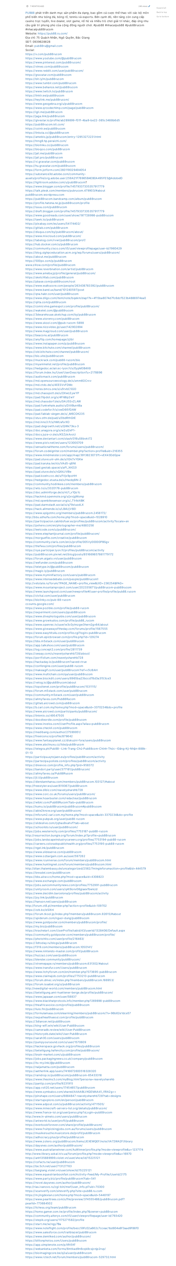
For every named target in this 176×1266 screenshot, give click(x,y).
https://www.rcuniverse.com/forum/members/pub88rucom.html (68, 860)
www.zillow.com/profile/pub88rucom (50, 265)
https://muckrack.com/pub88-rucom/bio (52, 360)
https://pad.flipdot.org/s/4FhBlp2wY (50, 397)
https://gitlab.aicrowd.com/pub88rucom (52, 703)
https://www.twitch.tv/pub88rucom (49, 91)
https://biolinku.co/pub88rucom (47, 145)
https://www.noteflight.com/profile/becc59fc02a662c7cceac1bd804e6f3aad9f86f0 (82, 1228)
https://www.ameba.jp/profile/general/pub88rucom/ (60, 273)
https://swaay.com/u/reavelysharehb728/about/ (57, 653)
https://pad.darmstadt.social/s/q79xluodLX (54, 504)
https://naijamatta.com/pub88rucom (50, 1067)
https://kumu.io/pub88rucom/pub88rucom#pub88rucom (63, 806)
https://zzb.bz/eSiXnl (39, 910)
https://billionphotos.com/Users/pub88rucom (56, 1240)
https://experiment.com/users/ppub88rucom (55, 612)
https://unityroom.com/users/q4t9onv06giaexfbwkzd (61, 889)
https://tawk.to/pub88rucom (44, 219)
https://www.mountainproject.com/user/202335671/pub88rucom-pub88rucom (78, 587)
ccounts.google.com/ (39, 604)
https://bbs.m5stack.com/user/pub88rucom (54, 641)
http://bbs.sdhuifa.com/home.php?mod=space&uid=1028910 (66, 517)
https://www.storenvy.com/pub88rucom (52, 318)
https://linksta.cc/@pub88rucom (47, 132)
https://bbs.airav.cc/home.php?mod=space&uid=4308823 (64, 876)
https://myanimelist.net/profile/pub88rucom (55, 364)
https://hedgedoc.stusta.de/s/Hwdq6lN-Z (53, 480)
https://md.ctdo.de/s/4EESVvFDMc (49, 385)
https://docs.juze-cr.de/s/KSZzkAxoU (50, 434)
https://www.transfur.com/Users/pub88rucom (56, 967)
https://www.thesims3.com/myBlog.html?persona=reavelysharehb (69, 1079)
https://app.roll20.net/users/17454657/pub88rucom (60, 1087)
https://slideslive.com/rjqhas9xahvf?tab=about (57, 823)
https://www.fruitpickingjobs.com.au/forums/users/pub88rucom (68, 1129)
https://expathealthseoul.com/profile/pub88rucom (59, 1017)
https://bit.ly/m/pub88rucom (44, 79)
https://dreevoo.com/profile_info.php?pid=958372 (59, 765)
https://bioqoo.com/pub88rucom (47, 149)
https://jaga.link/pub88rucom (45, 116)
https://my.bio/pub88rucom (44, 926)
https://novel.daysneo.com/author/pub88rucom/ (58, 1182)
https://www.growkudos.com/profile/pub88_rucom (59, 620)
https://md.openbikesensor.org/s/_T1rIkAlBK (55, 500)
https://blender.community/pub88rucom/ (52, 959)
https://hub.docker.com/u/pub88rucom (51, 244)
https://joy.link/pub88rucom (44, 897)
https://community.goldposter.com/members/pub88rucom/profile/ (70, 934)
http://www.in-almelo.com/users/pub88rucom (56, 1116)
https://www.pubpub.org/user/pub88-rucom (55, 819)
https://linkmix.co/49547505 (44, 715)
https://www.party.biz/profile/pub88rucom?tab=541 (60, 1178)
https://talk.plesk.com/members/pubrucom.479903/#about (65, 190)
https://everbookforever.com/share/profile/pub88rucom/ (63, 1124)
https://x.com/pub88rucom (43, 54)
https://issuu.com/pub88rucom (46, 207)
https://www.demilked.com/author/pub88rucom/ (58, 1236)
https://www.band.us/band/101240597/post (54, 289)
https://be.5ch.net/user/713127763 (48, 1166)
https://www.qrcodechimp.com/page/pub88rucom (59, 108)
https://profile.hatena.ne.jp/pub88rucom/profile (57, 203)
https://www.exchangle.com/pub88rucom (53, 881)
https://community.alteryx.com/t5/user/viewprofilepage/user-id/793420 (74, 1215)
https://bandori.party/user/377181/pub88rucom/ (57, 769)
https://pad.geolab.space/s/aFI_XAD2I (51, 467)
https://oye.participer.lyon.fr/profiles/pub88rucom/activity (64, 550)
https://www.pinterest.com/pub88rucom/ (53, 62)
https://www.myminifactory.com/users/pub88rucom (60, 575)
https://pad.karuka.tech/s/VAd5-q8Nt (50, 463)
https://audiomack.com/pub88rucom (50, 376)
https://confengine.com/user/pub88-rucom (54, 666)
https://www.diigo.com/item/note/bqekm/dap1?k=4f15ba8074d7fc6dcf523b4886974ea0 (85, 298)
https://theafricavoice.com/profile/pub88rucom (57, 1005)
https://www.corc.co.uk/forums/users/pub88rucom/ (60, 794)
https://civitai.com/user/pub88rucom (50, 595)
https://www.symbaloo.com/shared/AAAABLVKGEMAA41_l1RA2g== (70, 1091)
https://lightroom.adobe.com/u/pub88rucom (55, 182)
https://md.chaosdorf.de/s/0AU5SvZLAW (53, 401)
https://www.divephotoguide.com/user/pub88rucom (60, 616)
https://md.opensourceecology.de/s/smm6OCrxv (58, 380)
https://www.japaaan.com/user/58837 (50, 996)
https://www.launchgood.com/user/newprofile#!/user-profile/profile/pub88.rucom (80, 591)
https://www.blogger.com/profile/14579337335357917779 (64, 186)
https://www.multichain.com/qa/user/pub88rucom (59, 674)
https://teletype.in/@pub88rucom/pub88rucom (57, 566)
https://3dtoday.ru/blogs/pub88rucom (51, 943)
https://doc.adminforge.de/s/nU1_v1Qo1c (52, 492)
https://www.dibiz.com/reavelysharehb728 (54, 790)
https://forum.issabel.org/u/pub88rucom (52, 984)
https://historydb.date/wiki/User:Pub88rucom (56, 1034)
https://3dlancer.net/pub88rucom (47, 1021)
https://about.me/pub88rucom (45, 256)
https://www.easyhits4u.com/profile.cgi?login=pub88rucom (65, 633)
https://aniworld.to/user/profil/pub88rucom (54, 1120)
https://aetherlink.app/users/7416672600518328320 (60, 1071)
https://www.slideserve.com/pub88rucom (53, 852)
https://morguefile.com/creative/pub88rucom (56, 537)
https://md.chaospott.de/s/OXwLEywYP (52, 393)
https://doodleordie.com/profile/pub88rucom (56, 719)
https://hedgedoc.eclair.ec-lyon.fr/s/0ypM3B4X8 (58, 368)
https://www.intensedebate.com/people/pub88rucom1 (61, 579)
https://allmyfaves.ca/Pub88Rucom (49, 773)
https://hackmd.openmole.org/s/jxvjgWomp (54, 496)
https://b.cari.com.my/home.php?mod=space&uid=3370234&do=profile (73, 707)
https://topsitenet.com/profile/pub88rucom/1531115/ (61, 686)
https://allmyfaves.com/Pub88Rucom (50, 699)
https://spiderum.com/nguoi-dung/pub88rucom (57, 918)
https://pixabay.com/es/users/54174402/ (52, 223)
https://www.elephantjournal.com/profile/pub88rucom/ (62, 533)
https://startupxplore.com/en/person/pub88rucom (59, 1100)
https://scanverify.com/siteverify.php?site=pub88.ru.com (63, 1191)
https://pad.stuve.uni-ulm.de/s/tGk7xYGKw (54, 459)
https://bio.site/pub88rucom (44, 356)
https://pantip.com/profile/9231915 (49, 1083)
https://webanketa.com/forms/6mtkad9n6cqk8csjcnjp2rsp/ (65, 1248)
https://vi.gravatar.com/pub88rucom (50, 161)
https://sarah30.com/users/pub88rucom (52, 1038)
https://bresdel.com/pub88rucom (47, 872)
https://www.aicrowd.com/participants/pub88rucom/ (61, 711)
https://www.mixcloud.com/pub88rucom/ (53, 236)
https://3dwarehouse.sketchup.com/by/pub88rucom (60, 314)
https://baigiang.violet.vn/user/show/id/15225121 (58, 1170)
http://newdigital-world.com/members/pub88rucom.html (63, 988)
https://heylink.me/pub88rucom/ (47, 99)
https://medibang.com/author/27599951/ (53, 732)
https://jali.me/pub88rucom (43, 153)
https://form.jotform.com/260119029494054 (55, 170)
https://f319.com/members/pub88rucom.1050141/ (58, 947)
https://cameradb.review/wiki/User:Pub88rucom (57, 1029)
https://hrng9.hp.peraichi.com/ (46, 141)
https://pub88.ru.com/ (53, 33)
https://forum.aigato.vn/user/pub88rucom (53, 558)
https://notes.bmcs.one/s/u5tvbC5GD (50, 389)
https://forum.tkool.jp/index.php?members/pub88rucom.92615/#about (73, 914)
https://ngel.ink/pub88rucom (44, 848)
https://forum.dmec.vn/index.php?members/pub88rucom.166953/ (69, 980)
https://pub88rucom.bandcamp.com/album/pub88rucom (63, 198)
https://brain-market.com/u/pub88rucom (53, 1054)
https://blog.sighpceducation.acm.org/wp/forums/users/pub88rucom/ (72, 252)
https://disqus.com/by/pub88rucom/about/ (54, 232)
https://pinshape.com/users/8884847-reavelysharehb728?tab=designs (73, 1096)
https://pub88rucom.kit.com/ (44, 124)
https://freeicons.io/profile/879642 (49, 736)
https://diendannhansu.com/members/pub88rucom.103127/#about (70, 781)
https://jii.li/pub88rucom (41, 777)
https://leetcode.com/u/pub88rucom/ (50, 529)
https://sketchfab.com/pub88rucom (49, 277)
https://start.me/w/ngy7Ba (43, 1224)
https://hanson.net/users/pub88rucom (51, 901)
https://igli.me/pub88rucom (44, 112)
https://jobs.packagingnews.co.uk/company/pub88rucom (64, 1058)
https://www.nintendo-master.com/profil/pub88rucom (61, 951)
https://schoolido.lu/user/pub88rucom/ (51, 827)
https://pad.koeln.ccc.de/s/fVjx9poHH (51, 475)
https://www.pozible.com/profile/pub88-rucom (57, 608)
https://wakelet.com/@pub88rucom (49, 310)
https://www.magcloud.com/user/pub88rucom (56, 331)
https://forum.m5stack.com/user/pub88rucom (56, 690)
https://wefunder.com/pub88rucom (49, 562)
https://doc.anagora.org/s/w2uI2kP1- (50, 430)
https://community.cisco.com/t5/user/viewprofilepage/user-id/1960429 (73, 248)
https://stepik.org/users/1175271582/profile (54, 1220)
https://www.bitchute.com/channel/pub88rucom (57, 347)
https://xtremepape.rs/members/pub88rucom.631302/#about (66, 963)
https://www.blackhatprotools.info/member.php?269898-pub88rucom (72, 1000)
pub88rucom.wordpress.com (44, 194)
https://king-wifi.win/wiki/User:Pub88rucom (55, 1025)
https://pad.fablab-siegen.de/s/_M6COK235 (55, 413)
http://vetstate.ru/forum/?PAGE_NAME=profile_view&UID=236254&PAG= (74, 583)
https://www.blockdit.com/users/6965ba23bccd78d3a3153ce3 (68, 678)
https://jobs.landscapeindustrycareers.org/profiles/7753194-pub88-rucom (75, 839)
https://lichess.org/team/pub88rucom (50, 1207)
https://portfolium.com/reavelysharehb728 (54, 657)
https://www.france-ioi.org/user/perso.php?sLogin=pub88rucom (68, 1112)
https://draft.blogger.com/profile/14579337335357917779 (64, 211)
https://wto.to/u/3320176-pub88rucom (51, 488)
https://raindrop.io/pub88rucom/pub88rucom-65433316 (63, 1075)
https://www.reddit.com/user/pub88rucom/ (54, 70)
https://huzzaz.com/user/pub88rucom (51, 955)
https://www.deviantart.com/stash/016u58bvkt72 (58, 438)
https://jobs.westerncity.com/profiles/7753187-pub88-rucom (66, 831)
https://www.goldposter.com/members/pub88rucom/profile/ (66, 922)
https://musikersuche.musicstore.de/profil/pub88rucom (62, 1133)
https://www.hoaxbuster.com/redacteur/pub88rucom (61, 798)
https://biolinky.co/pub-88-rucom (48, 599)
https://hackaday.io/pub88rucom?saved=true (56, 661)
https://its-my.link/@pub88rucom (47, 1062)
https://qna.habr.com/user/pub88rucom (52, 294)
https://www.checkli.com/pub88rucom (51, 728)
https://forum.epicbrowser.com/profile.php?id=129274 (62, 637)
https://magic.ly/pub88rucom (45, 571)
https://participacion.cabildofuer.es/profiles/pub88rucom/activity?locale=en (77, 521)
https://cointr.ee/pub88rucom (45, 128)
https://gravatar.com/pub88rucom (48, 74)
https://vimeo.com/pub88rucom (47, 66)
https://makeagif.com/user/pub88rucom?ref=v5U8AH (61, 670)
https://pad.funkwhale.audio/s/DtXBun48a (53, 405)
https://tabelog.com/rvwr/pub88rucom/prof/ (55, 240)
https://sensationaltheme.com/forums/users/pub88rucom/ (64, 447)
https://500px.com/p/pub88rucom (48, 261)
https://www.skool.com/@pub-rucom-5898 (54, 323)
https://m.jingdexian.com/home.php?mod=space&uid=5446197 (68, 1195)
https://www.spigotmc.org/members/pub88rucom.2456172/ (65, 513)
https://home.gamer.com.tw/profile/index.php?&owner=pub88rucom (71, 1211)
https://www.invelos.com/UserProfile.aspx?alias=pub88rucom (67, 723)
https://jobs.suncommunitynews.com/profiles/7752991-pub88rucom (71, 885)
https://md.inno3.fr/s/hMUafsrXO (47, 422)
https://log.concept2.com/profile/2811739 (53, 649)
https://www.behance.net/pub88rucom (51, 87)
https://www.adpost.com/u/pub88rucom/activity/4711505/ (64, 1104)
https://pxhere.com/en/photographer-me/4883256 (59, 525)
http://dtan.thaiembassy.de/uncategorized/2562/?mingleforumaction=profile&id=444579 (85, 868)
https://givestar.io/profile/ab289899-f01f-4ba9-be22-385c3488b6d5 (72, 120)
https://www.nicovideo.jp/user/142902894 (54, 327)
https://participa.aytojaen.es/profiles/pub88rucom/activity (65, 757)
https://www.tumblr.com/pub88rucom (50, 83)
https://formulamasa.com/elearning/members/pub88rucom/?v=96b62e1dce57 (78, 1013)
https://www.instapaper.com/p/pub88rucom (55, 343)
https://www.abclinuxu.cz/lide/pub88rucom (54, 744)
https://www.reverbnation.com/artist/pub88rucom (59, 269)
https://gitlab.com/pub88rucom (46, 227)
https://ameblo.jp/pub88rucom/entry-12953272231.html (63, 136)
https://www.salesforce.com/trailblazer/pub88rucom (60, 1232)
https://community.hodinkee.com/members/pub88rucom (63, 484)
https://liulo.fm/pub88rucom (44, 1009)
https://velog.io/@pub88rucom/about (50, 682)
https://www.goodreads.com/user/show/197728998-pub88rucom (69, 215)
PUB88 (30, 12)
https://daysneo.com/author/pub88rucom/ (53, 1145)
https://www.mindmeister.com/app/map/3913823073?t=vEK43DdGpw (72, 455)
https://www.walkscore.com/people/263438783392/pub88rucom (69, 285)
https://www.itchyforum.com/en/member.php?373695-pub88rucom (71, 972)
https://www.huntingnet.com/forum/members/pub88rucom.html (68, 864)
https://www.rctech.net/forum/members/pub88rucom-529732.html (70, 1257)
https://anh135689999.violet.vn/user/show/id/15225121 (62, 1158)
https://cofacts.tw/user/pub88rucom (50, 1162)
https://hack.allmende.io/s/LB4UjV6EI (50, 509)
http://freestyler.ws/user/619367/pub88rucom (56, 786)
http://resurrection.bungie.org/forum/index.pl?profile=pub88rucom (70, 835)
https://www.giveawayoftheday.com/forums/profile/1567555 (66, 628)
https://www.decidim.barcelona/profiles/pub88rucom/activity (67, 893)
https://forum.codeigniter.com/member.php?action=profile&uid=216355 (74, 451)
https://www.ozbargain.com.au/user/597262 (55, 856)
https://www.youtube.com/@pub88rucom (53, 58)
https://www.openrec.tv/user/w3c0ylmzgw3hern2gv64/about (66, 624)
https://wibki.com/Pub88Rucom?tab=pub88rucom (59, 802)
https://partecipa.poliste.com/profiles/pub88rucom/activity (65, 761)
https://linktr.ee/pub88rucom (44, 95)
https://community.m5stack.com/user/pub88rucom (59, 695)
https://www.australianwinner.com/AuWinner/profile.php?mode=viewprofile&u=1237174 (84, 1149)
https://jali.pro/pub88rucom (44, 157)
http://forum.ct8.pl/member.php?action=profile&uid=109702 (66, 905)
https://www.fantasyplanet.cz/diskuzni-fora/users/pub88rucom (68, 740)
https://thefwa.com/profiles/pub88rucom (53, 546)
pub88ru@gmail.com (48, 46)
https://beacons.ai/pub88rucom (46, 335)
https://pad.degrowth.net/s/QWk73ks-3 (52, 426)
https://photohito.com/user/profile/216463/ (54, 938)
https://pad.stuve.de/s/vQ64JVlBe (48, 471)
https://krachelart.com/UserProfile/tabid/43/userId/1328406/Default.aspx (75, 930)
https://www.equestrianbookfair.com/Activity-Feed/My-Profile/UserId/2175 (76, 1174)
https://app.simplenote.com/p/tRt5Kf (50, 1244)
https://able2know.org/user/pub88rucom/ (53, 810)
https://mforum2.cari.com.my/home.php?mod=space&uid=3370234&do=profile (79, 814)
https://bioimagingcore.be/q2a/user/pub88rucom (58, 1253)
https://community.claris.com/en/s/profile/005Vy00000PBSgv (67, 542)
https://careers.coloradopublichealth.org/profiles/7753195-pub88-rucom (74, 843)
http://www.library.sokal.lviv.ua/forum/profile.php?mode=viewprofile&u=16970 (78, 1153)
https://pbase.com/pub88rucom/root (50, 281)
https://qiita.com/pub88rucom (45, 302)
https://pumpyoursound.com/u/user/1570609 (55, 1042)
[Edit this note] (149, 6)
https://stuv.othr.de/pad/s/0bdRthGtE (50, 418)
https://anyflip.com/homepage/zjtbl (49, 339)
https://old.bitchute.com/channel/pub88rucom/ (57, 351)
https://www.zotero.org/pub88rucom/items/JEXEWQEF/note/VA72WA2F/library (79, 1141)
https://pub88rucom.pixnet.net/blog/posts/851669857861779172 (69, 554)
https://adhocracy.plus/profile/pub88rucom (54, 1137)
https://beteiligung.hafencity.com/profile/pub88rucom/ (62, 1050)
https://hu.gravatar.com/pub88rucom (50, 165)
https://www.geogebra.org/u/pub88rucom (53, 103)
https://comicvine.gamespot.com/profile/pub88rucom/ (62, 306)
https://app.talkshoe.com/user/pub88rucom (54, 645)
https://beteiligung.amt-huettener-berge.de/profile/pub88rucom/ (69, 992)
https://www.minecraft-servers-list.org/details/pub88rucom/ (66, 1108)
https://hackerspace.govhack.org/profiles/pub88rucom (62, 1046)
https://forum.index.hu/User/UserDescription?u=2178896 (63, 372)
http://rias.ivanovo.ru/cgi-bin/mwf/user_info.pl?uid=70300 (64, 1186)
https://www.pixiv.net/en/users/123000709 (54, 442)
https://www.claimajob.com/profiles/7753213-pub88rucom (65, 976)
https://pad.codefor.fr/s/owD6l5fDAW (50, 409)
